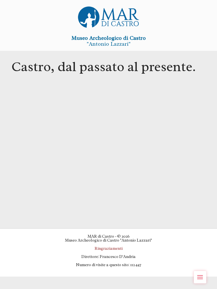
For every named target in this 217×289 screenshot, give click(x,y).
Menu (200, 277)
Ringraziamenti (109, 248)
